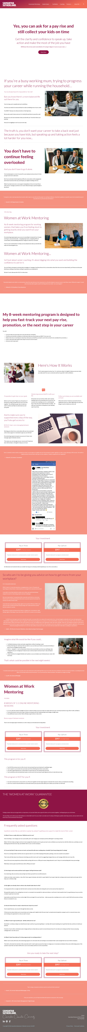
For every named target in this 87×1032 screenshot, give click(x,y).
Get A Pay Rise (80, 1018)
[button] (83, 4)
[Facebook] (10, 1021)
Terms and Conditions (79, 1026)
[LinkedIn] (4, 1021)
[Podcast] (7, 1021)
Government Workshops (34, 4)
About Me (76, 4)
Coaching (62, 4)
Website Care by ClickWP (28, 1026)
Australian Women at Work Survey (76, 1017)
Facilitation (55, 4)
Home (82, 1015)
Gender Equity (45, 4)
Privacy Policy (69, 1026)
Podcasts (69, 4)
